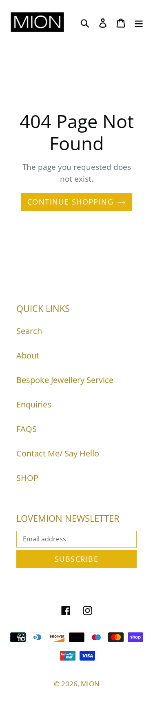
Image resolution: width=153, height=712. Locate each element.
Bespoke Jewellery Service (64, 379)
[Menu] (139, 22)
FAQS (26, 428)
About (27, 355)
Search (29, 330)
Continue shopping (70, 202)
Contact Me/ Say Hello (57, 453)
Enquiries (33, 404)
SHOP (27, 477)
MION (90, 683)
